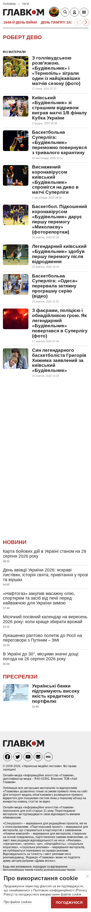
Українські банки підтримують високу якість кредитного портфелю (56, 693)
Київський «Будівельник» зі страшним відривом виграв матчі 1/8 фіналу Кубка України (59, 108)
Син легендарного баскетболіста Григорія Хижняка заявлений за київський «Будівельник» (59, 360)
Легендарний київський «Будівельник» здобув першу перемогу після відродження (59, 254)
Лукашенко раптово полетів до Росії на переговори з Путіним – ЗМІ (42, 638)
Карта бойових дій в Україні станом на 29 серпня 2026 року (44, 554)
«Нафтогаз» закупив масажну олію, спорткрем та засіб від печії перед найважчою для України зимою (39, 598)
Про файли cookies (18, 902)
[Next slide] (86, 22)
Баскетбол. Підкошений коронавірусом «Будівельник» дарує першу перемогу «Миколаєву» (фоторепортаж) (59, 219)
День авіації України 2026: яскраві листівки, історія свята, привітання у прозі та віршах (45, 575)
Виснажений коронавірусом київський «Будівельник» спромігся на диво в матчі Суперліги (55, 179)
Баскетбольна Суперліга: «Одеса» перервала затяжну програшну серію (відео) (55, 286)
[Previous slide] (77, 22)
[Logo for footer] (23, 745)
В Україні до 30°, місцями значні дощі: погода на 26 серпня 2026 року (41, 656)
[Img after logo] (54, 13)
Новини (14, 542)
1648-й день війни (20, 22)
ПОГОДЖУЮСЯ (69, 902)
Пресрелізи (20, 677)
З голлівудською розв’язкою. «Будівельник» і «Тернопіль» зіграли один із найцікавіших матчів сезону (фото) (56, 70)
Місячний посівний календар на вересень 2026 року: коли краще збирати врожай (45, 619)
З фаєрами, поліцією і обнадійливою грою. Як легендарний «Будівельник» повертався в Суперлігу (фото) (60, 323)
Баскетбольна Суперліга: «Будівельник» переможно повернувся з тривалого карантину (59, 142)
